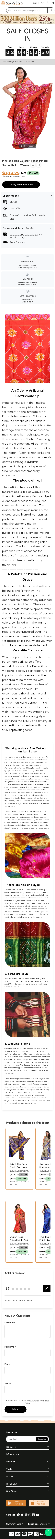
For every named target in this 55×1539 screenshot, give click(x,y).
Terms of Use (34, 1400)
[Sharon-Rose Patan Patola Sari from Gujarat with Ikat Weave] (19, 1232)
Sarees (22, 62)
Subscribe (42, 1439)
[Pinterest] (26, 1514)
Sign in (36, 3)
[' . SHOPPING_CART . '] (47, 2)
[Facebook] (18, 1514)
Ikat (29, 62)
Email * (8, 1364)
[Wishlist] (42, 2)
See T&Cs (33, 267)
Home (4, 62)
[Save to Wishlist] (33, 165)
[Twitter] (22, 1514)
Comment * (10, 1322)
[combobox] (27, 10)
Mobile (8, 1383)
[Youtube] (37, 1514)
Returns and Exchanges (24, 234)
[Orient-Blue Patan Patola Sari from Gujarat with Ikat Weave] (19, 1159)
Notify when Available (21, 184)
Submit (15, 1409)
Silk (33, 62)
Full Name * (10, 1346)
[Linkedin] (33, 1514)
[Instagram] (29, 1514)
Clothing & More (13, 62)
